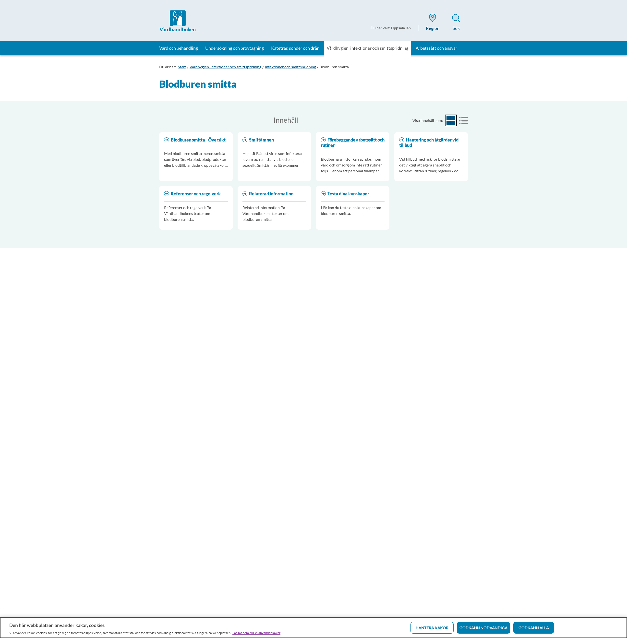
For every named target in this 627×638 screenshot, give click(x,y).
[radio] (450, 120)
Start (182, 66)
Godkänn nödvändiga (483, 627)
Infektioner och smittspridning (290, 66)
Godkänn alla (533, 627)
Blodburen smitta (334, 66)
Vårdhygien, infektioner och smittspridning (225, 66)
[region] (313, 627)
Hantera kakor (432, 627)
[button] (432, 23)
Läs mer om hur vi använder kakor (256, 633)
